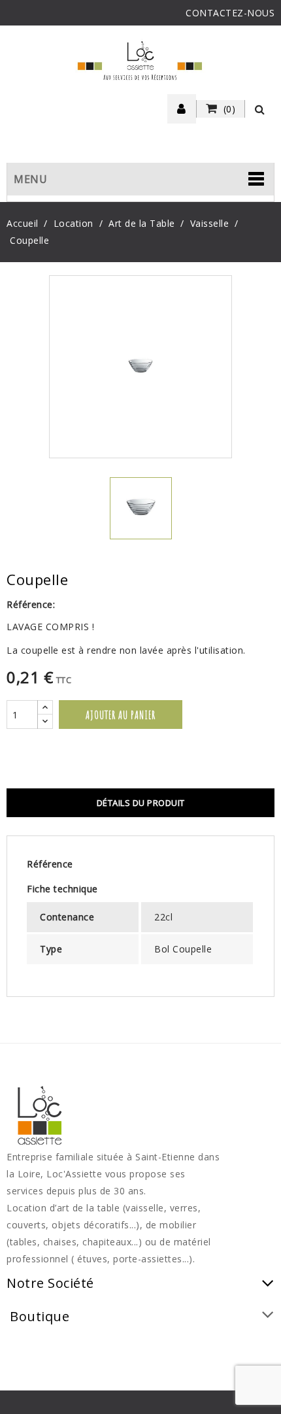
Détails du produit (141, 803)
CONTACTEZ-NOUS (230, 13)
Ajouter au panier (121, 714)
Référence (50, 864)
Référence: (31, 604)
